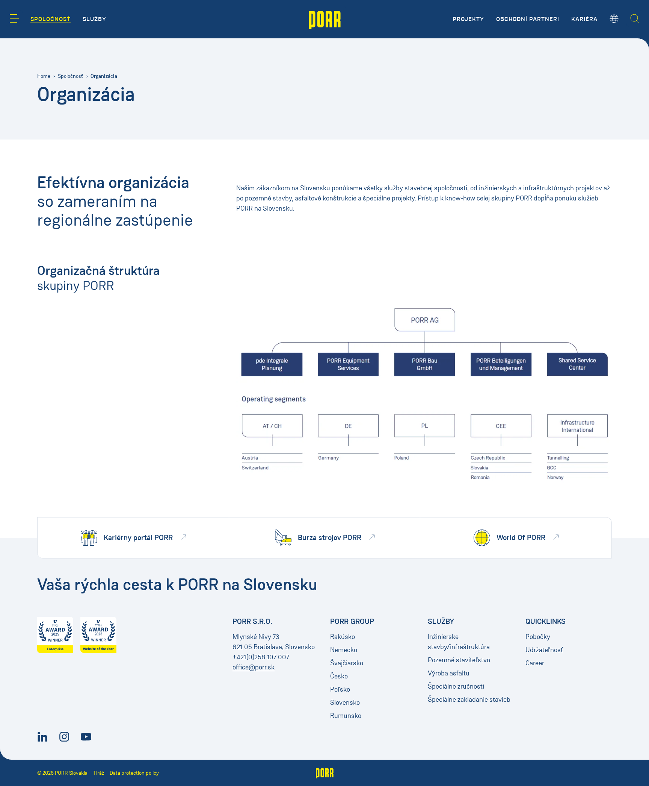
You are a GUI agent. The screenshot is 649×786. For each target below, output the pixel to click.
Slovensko (345, 702)
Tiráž (98, 773)
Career (534, 663)
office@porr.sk (253, 667)
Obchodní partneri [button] (527, 19)
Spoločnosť (70, 76)
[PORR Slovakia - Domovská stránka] (324, 19)
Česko (339, 676)
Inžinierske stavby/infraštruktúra (459, 642)
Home (43, 76)
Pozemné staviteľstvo (459, 660)
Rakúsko (342, 637)
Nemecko (343, 650)
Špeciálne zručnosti (456, 686)
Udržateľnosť (544, 650)
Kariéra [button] (584, 19)
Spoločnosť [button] (50, 19)
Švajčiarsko (346, 663)
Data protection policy (134, 773)
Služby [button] (94, 19)
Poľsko (340, 689)
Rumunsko (345, 716)
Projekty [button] (468, 19)
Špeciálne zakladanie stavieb (469, 699)
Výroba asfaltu (448, 673)
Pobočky (537, 637)
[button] (14, 18)
